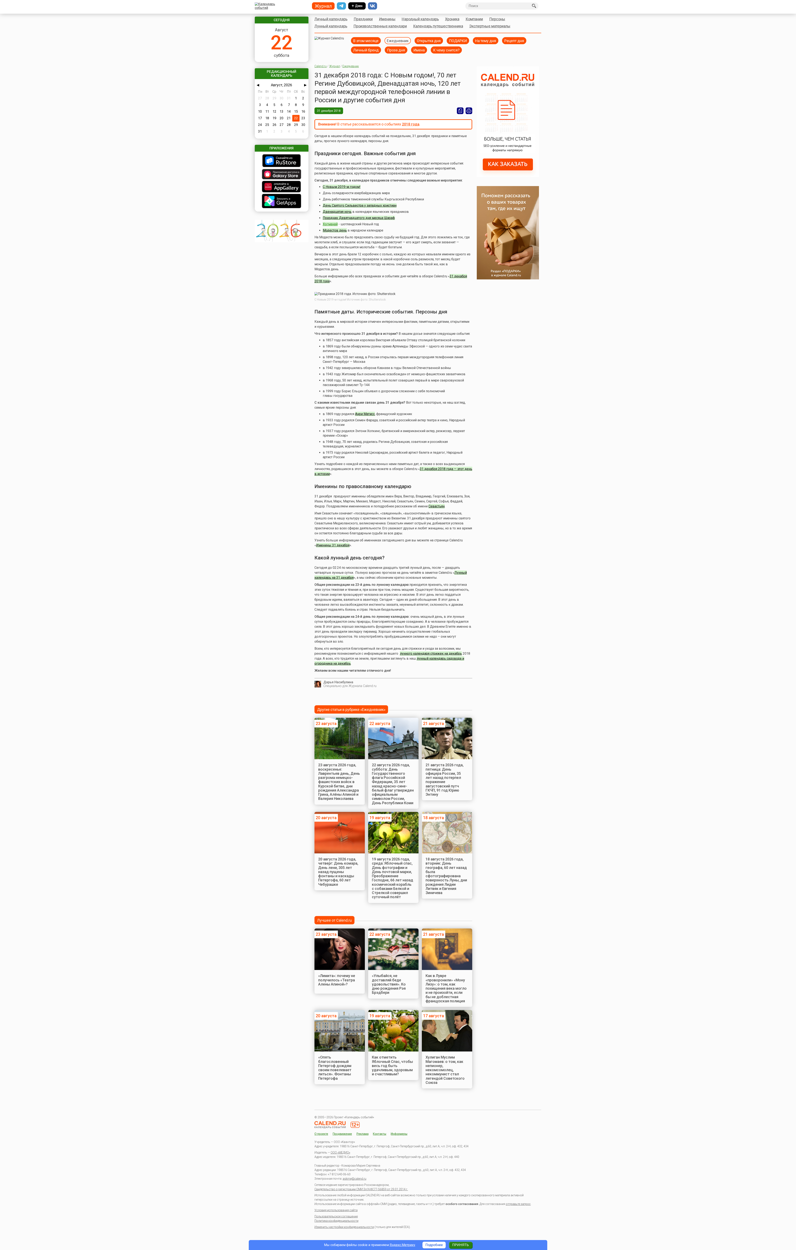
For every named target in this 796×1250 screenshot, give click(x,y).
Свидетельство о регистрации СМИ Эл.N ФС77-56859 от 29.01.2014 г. (361, 1189)
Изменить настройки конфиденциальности (344, 1227)
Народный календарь (420, 19)
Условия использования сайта (336, 1210)
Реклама (363, 1134)
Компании (474, 19)
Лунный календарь (330, 26)
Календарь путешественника (438, 26)
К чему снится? (446, 50)
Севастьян (436, 506)
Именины (387, 19)
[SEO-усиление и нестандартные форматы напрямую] (508, 176)
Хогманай (330, 224)
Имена (419, 50)
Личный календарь (330, 19)
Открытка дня (429, 40)
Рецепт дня (514, 40)
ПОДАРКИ (458, 40)
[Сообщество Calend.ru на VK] (372, 6)
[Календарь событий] (280, 6)
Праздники (363, 19)
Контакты (379, 1134)
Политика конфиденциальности (336, 1220)
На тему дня (485, 40)
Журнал (334, 66)
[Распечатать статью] (469, 110)
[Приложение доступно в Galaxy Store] (281, 174)
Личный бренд (366, 50)
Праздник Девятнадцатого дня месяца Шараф (359, 218)
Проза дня (396, 50)
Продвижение (342, 1134)
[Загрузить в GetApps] (281, 201)
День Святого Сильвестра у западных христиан (360, 205)
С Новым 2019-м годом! (341, 187)
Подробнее (434, 1245)
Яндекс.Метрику (402, 1245)
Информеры (399, 1134)
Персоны (497, 19)
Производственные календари (380, 26)
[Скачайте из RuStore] (281, 161)
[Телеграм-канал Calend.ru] (341, 6)
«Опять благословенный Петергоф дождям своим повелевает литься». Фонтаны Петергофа (334, 1067)
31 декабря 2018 (329, 110)
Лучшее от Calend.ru (334, 920)
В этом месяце (366, 40)
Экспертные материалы (489, 26)
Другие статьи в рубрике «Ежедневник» (351, 709)
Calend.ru (320, 66)
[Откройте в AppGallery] (281, 187)
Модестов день (335, 230)
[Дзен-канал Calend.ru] (357, 6)
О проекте (321, 1134)
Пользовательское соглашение (336, 1216)
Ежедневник (398, 40)
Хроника (452, 19)
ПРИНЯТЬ (460, 1245)
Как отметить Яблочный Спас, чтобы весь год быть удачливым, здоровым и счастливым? (392, 1065)
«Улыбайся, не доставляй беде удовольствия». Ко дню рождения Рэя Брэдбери (389, 984)
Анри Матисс (365, 414)
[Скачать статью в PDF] (460, 110)
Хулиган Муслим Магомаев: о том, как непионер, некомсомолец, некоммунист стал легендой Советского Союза (445, 1070)
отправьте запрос (518, 1204)
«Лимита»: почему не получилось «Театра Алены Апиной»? (336, 979)
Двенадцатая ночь (337, 212)
